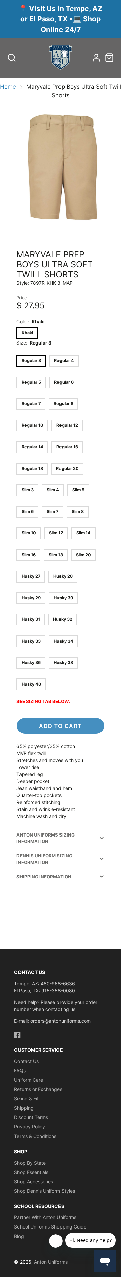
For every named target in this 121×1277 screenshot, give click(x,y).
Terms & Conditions (35, 1136)
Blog (19, 1236)
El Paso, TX (48, 19)
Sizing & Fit (26, 1098)
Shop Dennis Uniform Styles (44, 1191)
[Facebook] (17, 1035)
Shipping (24, 1108)
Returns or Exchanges (38, 1089)
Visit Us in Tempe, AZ (66, 8)
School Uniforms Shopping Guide (50, 1227)
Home (8, 86)
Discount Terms (31, 1117)
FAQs (20, 1070)
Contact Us (26, 1061)
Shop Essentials (31, 1172)
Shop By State (30, 1163)
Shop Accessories (33, 1181)
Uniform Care (28, 1080)
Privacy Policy (29, 1126)
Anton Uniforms (51, 1262)
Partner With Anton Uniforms (45, 1217)
